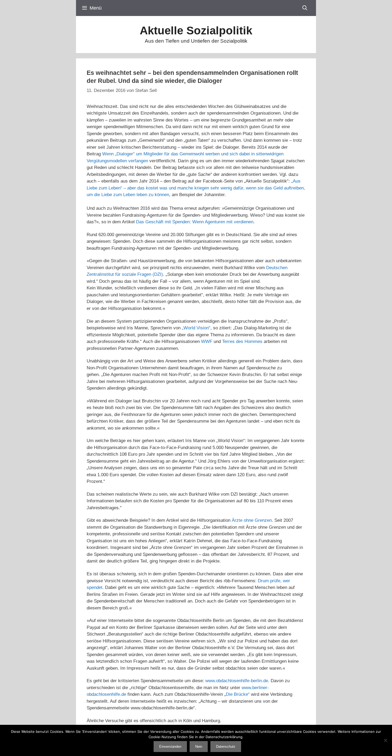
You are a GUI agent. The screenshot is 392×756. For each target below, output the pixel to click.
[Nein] (385, 740)
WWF (206, 341)
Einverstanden (170, 747)
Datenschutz (225, 747)
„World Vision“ (196, 327)
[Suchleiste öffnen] (305, 8)
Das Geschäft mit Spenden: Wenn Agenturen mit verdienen (194, 221)
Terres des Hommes (242, 341)
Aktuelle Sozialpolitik (196, 30)
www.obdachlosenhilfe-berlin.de (236, 680)
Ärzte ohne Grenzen (252, 520)
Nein (198, 747)
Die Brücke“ (238, 694)
